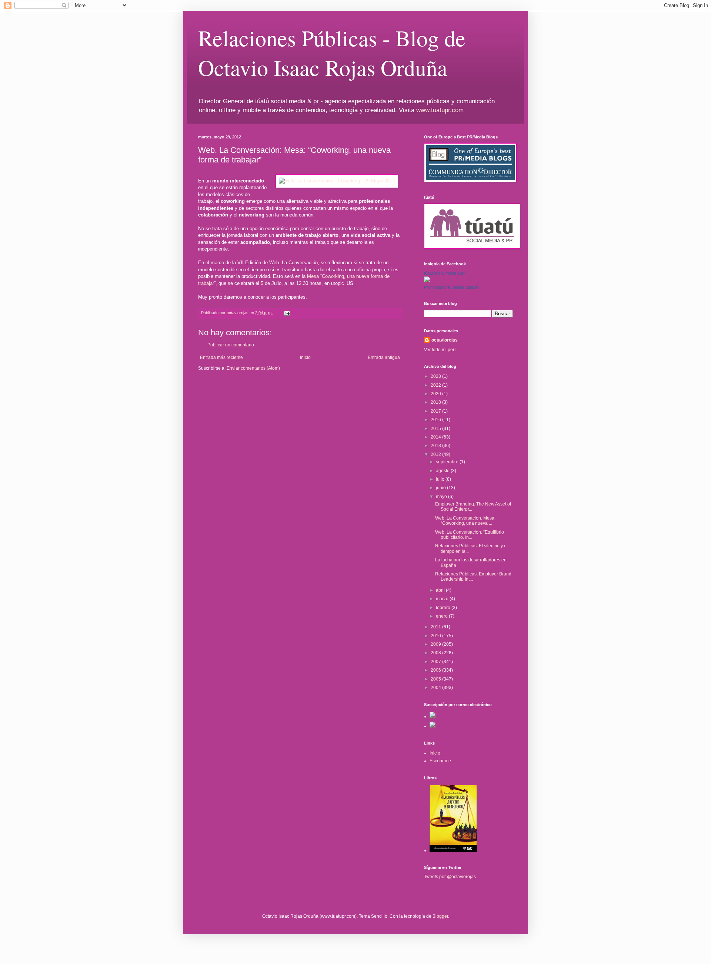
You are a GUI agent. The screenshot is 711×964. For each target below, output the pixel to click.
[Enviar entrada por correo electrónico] (286, 312)
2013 (436, 445)
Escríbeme (440, 760)
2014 (436, 437)
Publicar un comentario (230, 344)
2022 (436, 385)
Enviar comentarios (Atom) (253, 368)
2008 (436, 652)
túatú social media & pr (444, 273)
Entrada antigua (384, 357)
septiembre (448, 461)
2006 (436, 670)
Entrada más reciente (221, 357)
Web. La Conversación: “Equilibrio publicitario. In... (469, 535)
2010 (436, 635)
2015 (436, 428)
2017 (436, 411)
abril (441, 590)
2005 (436, 679)
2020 (436, 393)
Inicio (305, 357)
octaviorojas (444, 340)
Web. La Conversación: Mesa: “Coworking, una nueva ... (465, 520)
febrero (443, 607)
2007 (436, 661)
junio (441, 487)
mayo (442, 496)
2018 (436, 402)
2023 (436, 376)
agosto (443, 470)
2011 (436, 626)
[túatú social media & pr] (427, 280)
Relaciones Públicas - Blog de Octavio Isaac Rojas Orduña (331, 52)
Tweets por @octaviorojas (450, 876)
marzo (443, 598)
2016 (436, 419)
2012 (436, 454)
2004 (436, 687)
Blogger (440, 916)
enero (442, 616)
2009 (436, 644)
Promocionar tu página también (452, 287)
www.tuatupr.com (440, 110)
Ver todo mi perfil (441, 349)
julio (440, 479)
